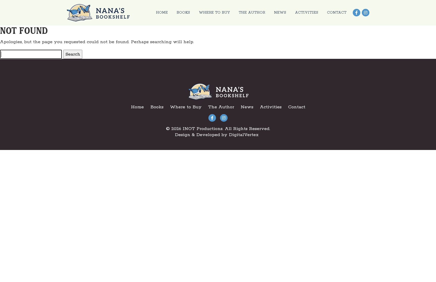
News (280, 12)
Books (183, 12)
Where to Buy (214, 12)
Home (162, 12)
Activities (306, 12)
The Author (252, 12)
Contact (336, 12)
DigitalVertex (244, 135)
